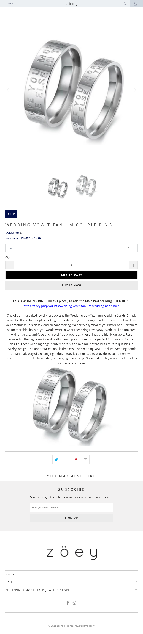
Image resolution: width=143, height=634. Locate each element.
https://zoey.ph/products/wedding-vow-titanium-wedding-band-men (71, 306)
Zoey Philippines (65, 625)
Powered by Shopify (84, 625)
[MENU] (2, 3)
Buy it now (71, 285)
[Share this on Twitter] (56, 459)
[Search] (125, 3)
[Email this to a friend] (86, 459)
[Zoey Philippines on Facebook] (68, 602)
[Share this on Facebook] (66, 459)
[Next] (135, 90)
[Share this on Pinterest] (76, 459)
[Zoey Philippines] (71, 3)
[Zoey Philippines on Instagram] (74, 602)
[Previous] (8, 90)
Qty (7, 257)
